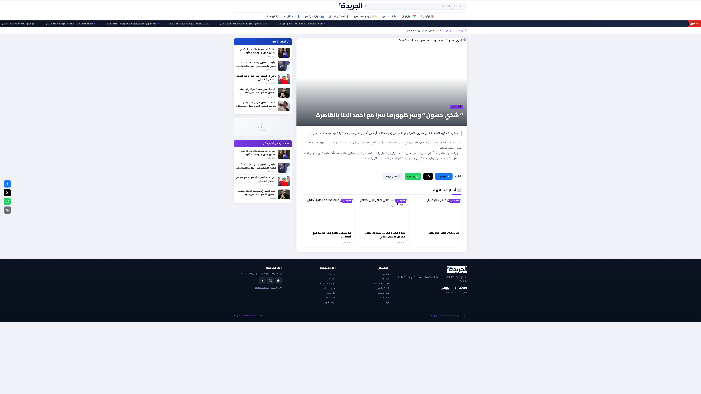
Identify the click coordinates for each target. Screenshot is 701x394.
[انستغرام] (278, 280)
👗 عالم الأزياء (292, 16)
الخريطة (237, 315)
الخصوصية (257, 315)
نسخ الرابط (391, 176)
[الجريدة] (351, 6)
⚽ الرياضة (273, 16)
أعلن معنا (331, 293)
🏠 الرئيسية (427, 16)
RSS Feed (330, 298)
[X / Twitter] (7, 192)
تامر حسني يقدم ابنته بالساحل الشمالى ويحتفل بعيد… (25, 23)
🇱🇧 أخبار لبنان (408, 16)
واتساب (411, 176)
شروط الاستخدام (328, 288)
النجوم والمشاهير (381, 283)
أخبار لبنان (385, 274)
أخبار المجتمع (383, 293)
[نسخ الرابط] (7, 210)
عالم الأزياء (384, 298)
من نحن (332, 274)
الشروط (246, 315)
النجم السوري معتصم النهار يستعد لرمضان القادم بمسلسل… (143, 23)
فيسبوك (441, 176)
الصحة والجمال (382, 288)
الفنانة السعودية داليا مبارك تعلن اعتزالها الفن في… (314, 23)
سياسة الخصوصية (328, 283)
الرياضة (386, 302)
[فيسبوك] (7, 184)
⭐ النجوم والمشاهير (365, 16)
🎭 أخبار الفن (389, 16)
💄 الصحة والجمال (339, 16)
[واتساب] (7, 201)
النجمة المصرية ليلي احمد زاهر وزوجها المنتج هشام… (83, 23)
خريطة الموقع (329, 302)
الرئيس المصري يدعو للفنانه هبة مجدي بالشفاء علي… (257, 23)
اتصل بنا (332, 279)
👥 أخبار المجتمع (314, 16)
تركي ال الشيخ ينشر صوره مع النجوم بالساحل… (201, 23)
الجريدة (434, 315)
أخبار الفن (450, 30)
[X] (270, 280)
